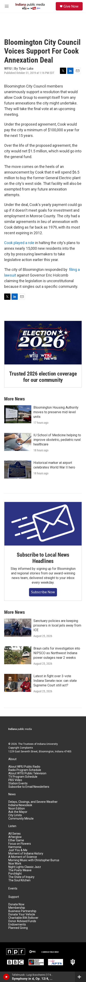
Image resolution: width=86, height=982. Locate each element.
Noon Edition (16, 808)
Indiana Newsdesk (20, 805)
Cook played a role (19, 243)
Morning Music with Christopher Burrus (33, 860)
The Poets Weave (20, 870)
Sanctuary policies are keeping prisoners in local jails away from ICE (57, 625)
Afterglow (15, 837)
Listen (12, 826)
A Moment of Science (22, 856)
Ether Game (16, 840)
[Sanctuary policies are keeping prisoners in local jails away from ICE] (17, 628)
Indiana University (47, 744)
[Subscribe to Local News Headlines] (43, 524)
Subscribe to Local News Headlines (43, 558)
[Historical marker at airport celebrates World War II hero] (17, 470)
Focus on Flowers (19, 843)
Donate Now (16, 904)
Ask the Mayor (17, 811)
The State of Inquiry (21, 877)
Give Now (70, 6)
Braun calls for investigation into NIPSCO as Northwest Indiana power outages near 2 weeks (56, 653)
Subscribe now (43, 592)
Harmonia (14, 847)
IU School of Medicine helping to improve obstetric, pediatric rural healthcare (57, 439)
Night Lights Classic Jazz (24, 867)
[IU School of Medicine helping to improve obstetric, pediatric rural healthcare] (17, 442)
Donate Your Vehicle (21, 914)
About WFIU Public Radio (24, 766)
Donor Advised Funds (22, 921)
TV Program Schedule (22, 776)
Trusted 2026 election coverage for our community (43, 377)
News (12, 794)
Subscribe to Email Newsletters (28, 786)
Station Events (18, 783)
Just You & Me (17, 850)
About (12, 759)
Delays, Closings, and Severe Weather (33, 801)
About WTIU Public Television (27, 773)
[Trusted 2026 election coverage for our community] (43, 342)
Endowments (17, 924)
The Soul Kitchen (19, 880)
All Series (14, 833)
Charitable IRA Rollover (23, 917)
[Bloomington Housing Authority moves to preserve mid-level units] (17, 414)
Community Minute (21, 818)
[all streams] (80, 977)
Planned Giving (18, 927)
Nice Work (14, 863)
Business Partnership (22, 911)
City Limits (15, 815)
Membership (16, 907)
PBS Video (15, 780)
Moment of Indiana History (25, 853)
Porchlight (15, 873)
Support (13, 896)
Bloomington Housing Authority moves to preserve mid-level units (55, 412)
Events (12, 888)
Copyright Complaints (20, 747)
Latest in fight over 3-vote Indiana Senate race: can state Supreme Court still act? (55, 680)
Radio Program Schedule (24, 770)
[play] (6, 977)
